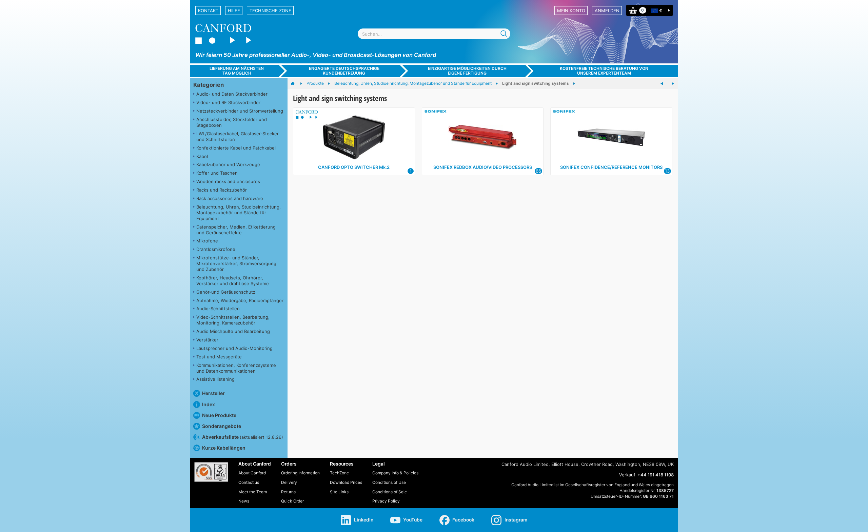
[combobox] (434, 33)
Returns (288, 491)
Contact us (248, 482)
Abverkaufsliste (242, 437)
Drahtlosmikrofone (215, 249)
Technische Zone (270, 10)
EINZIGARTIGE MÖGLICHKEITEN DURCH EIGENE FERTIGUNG (467, 70)
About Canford (252, 472)
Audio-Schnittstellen (218, 308)
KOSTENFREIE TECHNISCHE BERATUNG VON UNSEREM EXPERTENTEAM (604, 70)
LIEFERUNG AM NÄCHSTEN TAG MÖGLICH (237, 70)
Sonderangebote (221, 426)
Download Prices (346, 482)
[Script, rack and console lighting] (672, 83)
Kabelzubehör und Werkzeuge (228, 164)
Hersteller (213, 393)
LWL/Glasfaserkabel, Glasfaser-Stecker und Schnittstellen (237, 136)
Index (208, 404)
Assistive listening (215, 379)
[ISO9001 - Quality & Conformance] (211, 472)
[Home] (296, 83)
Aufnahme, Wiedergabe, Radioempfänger (239, 300)
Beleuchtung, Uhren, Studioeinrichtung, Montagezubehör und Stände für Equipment (238, 212)
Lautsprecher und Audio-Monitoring (234, 348)
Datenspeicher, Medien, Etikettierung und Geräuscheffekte (236, 229)
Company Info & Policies (395, 472)
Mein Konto (571, 10)
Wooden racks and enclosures (228, 181)
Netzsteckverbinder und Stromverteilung (239, 111)
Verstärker (207, 339)
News (243, 501)
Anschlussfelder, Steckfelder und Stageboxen (231, 122)
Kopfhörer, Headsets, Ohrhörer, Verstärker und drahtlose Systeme (232, 280)
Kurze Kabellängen (223, 448)
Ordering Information (300, 472)
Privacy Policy (386, 501)
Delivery (289, 482)
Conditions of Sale (389, 491)
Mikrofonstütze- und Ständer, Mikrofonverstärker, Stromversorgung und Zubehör (236, 263)
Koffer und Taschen (217, 173)
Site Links (339, 491)
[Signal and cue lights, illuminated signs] (661, 83)
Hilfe (234, 10)
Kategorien (208, 84)
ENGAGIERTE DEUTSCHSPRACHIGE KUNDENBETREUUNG (344, 70)
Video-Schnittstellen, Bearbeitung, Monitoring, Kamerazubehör (233, 320)
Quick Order (292, 501)
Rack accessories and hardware (229, 198)
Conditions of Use (389, 482)
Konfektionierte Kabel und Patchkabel (236, 148)
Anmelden (607, 10)
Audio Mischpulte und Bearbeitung (233, 331)
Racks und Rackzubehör (221, 190)
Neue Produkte (219, 415)
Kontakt (208, 10)
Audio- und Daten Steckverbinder (232, 94)
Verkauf (627, 474)
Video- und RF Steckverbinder (228, 102)
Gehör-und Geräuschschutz (225, 292)
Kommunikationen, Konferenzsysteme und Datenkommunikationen (236, 368)
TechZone (339, 472)
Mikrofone (207, 240)
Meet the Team (252, 491)
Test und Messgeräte (219, 356)
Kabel (202, 156)
